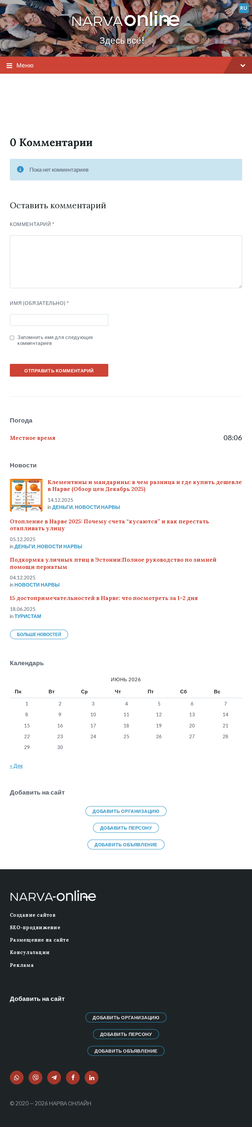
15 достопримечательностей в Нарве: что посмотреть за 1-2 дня (104, 598)
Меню (24, 65)
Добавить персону (126, 828)
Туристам (27, 616)
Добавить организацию (126, 811)
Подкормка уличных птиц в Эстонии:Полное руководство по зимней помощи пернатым (113, 563)
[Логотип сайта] (126, 26)
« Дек (16, 765)
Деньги (62, 507)
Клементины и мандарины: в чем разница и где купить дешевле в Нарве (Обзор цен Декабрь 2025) (145, 486)
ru (243, 8)
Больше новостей (39, 634)
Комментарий (32, 224)
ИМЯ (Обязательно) (39, 303)
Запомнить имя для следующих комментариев (55, 340)
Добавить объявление (126, 844)
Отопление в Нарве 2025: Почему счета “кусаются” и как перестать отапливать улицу (109, 525)
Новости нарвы (97, 507)
